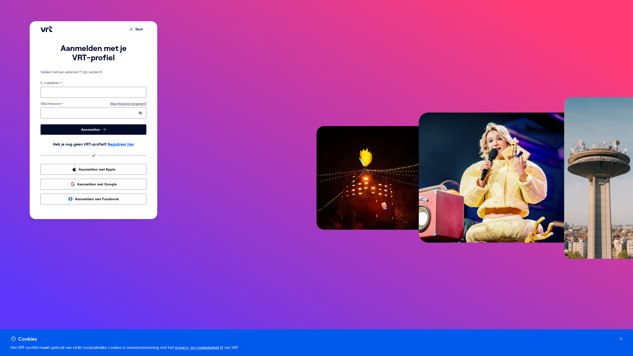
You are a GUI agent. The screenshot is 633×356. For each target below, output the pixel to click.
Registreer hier (121, 144)
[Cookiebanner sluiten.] (621, 339)
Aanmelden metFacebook (97, 199)
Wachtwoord (50, 104)
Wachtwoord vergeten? (128, 104)
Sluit (139, 29)
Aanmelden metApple (97, 169)
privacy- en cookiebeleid (199, 347)
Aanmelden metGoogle (97, 184)
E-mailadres (50, 83)
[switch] (140, 113)
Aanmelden (90, 130)
